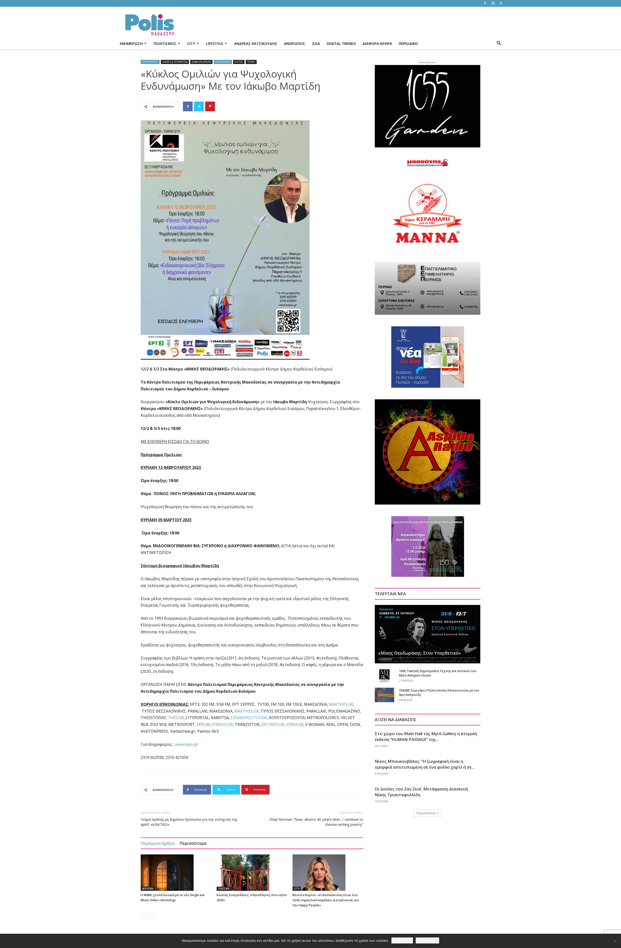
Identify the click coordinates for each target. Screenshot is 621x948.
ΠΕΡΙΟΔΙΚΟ (408, 43)
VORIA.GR (294, 724)
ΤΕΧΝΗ (251, 62)
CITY (191, 43)
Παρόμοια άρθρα (158, 843)
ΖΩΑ (316, 43)
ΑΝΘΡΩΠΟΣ (294, 43)
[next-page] (151, 915)
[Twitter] (501, 3)
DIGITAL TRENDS (341, 43)
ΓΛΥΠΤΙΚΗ (223, 888)
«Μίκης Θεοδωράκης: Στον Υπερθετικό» (419, 653)
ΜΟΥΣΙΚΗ (147, 888)
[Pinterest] (210, 106)
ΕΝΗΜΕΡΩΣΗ (131, 43)
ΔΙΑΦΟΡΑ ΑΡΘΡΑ (377, 43)
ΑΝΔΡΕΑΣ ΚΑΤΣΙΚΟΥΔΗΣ (255, 43)
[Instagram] (493, 3)
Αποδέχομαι (402, 940)
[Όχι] (615, 941)
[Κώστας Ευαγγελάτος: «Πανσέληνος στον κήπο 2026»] (252, 872)
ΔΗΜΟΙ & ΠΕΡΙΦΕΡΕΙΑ (175, 62)
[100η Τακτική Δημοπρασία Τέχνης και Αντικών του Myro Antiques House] (384, 675)
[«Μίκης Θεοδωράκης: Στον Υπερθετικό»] (427, 634)
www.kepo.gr (186, 744)
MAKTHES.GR (341, 704)
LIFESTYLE (214, 43)
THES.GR (176, 717)
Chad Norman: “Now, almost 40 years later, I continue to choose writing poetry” (316, 822)
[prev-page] (144, 915)
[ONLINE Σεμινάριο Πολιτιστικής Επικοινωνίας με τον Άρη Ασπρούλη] (384, 695)
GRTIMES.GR (272, 724)
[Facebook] (485, 3)
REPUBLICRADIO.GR (215, 724)
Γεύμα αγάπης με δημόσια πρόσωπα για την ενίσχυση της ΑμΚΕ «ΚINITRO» (189, 822)
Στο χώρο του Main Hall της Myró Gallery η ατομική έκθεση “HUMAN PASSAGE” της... (426, 736)
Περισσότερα (193, 843)
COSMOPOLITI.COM (249, 717)
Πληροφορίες (427, 940)
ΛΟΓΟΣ (239, 62)
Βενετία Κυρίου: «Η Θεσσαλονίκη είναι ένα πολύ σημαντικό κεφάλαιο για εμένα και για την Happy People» (326, 900)
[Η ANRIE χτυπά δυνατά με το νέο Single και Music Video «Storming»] (176, 872)
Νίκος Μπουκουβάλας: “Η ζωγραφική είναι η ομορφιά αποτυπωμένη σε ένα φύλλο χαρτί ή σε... (424, 764)
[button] (499, 43)
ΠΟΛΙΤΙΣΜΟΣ (165, 43)
